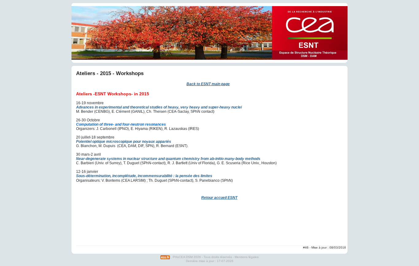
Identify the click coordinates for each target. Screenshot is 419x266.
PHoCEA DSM (183, 257)
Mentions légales (247, 257)
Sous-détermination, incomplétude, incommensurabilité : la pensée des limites (144, 176)
